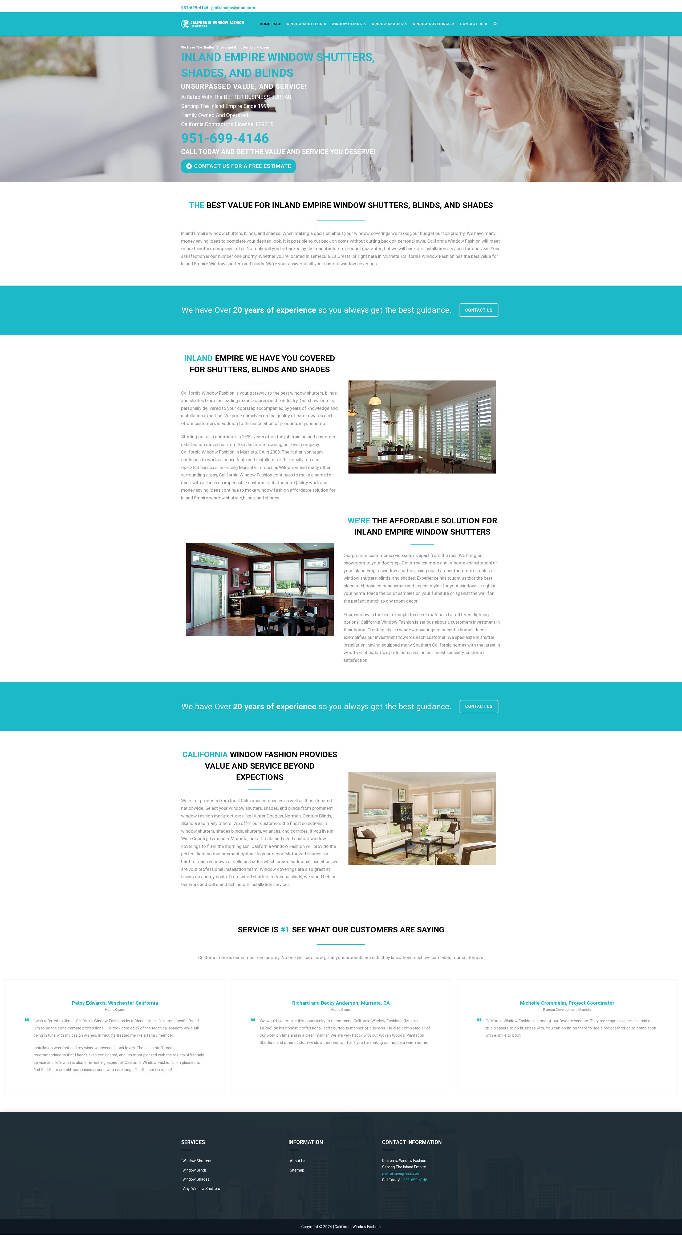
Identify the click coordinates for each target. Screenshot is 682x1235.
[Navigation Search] (495, 24)
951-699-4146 (194, 7)
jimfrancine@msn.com (233, 7)
